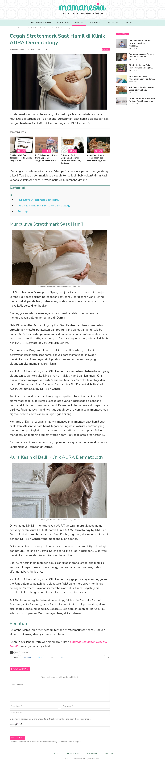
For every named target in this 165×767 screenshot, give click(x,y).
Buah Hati (95, 22)
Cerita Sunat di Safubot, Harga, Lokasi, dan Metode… (140, 43)
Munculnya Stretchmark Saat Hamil (38, 200)
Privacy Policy (74, 753)
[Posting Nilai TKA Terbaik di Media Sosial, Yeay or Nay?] (21, 145)
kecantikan (25, 652)
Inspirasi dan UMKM (41, 22)
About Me (108, 753)
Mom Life (79, 22)
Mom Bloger (63, 22)
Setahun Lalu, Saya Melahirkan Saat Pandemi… (142, 77)
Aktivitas (113, 22)
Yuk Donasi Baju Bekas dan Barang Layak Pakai (141, 88)
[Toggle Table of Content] (12, 195)
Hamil (17, 652)
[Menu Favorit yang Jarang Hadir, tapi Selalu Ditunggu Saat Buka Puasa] (98, 145)
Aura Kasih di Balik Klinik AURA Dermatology (44, 205)
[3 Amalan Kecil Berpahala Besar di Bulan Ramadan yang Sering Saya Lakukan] (72, 145)
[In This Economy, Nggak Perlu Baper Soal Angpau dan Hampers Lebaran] (46, 145)
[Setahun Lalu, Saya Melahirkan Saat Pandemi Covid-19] (121, 79)
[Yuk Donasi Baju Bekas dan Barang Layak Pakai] (121, 90)
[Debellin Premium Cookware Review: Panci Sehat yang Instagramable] (121, 101)
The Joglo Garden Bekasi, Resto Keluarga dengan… (141, 66)
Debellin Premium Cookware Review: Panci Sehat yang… (142, 99)
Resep (129, 22)
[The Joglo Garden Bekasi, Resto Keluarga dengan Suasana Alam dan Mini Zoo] (121, 68)
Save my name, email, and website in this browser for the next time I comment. (51, 719)
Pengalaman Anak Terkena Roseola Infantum (141, 55)
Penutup (23, 211)
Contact (56, 753)
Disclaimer (92, 753)
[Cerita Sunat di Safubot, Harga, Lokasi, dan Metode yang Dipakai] (121, 43)
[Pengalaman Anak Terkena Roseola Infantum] (121, 57)
